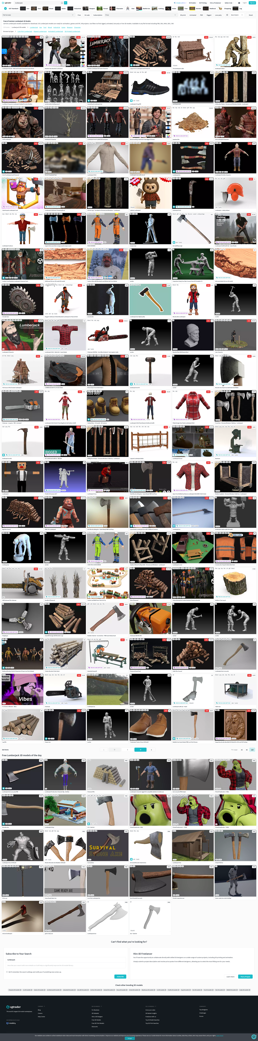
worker (132, 281)
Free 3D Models (96, 1020)
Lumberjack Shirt (91, 175)
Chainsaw (47, 706)
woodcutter (90, 316)
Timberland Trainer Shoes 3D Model (139, 742)
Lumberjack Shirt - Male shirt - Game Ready (56, 352)
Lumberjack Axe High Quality (137, 316)
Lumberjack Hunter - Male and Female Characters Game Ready (18, 68)
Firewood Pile (91, 792)
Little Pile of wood (177, 671)
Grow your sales (150, 1010)
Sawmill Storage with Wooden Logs (54, 635)
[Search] (65, 2)
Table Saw (218, 706)
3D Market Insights (151, 1013)
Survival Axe (90, 862)
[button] (62, 2)
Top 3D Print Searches (152, 1023)
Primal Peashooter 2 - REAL (222, 792)
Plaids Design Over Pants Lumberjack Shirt (183, 423)
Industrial (56, 27)
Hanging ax (5, 635)
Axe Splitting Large (177, 246)
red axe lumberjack (7, 933)
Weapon (70, 27)
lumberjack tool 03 (135, 387)
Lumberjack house (177, 458)
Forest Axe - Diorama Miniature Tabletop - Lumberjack (229, 423)
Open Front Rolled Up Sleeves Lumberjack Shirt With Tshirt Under (189, 494)
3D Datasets (95, 1013)
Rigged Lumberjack (40, 31)
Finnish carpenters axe (178, 898)
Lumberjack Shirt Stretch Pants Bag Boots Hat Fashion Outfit (60, 423)
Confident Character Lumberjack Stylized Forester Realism (17, 104)
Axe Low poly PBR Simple (179, 792)
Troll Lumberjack (6, 139)
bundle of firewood (50, 600)
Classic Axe (48, 742)
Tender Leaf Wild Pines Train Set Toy (96, 600)
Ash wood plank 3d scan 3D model (224, 281)
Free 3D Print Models (98, 1023)
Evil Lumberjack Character (222, 139)
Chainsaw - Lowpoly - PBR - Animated (11, 423)
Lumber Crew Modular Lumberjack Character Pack (15, 281)
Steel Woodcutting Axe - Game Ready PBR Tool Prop (143, 494)
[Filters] (227, 15)
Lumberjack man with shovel (137, 175)
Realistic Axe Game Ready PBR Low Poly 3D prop (185, 742)
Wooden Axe (5, 827)
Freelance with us (151, 1017)
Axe (40, 27)
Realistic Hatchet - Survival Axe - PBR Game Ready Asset (101, 635)
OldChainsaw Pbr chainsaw (9, 600)
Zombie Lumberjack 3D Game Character (97, 68)
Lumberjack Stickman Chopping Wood (55, 210)
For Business (95, 1010)
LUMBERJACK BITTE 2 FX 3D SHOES (54, 387)
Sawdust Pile (176, 139)
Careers (40, 1013)
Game (63, 27)
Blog (39, 1010)
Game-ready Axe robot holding (223, 898)
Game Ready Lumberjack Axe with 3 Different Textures (144, 529)
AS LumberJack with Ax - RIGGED (53, 458)
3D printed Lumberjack (72, 31)
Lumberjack (34, 27)
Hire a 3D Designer (97, 1017)
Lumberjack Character (8, 352)
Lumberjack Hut (177, 862)
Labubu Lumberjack (135, 210)
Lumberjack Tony (91, 494)
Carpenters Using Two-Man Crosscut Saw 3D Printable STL (188, 281)
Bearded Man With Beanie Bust (180, 352)
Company (40, 1006)
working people (177, 104)
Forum (201, 1016)
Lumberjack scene (177, 565)
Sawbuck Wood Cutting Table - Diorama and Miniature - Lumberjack (147, 565)
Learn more (219, 1035)
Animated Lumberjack (55, 31)
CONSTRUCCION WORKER (94, 565)
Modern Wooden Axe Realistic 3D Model (55, 862)
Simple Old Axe (219, 862)
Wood (50, 27)
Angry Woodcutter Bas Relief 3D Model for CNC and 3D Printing (231, 742)
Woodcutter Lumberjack (179, 316)
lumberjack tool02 (7, 458)
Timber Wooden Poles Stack (52, 671)
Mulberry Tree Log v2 (220, 600)
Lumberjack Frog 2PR (135, 104)
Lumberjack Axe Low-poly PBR (10, 792)
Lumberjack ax (176, 529)
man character (219, 352)
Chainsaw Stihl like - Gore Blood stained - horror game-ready (102, 352)
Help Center (41, 1017)
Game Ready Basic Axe (50, 898)
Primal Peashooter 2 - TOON (180, 827)
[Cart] (239, 2)
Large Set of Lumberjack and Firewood (140, 68)
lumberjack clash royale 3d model (224, 529)
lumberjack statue (220, 68)
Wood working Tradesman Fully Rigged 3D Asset (142, 139)
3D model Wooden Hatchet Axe (138, 862)
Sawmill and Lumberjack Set (94, 104)
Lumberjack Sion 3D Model (9, 862)
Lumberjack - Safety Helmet (222, 210)
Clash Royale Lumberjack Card (10, 210)
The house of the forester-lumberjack (11, 387)
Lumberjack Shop (49, 827)
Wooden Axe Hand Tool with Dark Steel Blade (226, 387)
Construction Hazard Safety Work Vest (225, 565)
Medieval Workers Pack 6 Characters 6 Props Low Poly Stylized (18, 671)
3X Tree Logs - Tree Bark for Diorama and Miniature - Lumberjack (103, 210)
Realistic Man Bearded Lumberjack (54, 68)
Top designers (203, 1010)
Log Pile (4, 742)
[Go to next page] (140, 750)
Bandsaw (217, 458)
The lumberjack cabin (178, 68)
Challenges (202, 1013)
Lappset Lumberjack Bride (137, 458)
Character (77, 27)
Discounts (95, 1026)
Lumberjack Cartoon (7, 246)
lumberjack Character (50, 139)
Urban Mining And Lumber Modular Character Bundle (186, 600)
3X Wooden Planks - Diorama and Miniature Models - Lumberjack (231, 104)
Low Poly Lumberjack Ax (93, 898)
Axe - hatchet (133, 933)
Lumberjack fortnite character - (223, 175)
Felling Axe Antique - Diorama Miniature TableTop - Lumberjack (103, 458)
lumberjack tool (177, 210)
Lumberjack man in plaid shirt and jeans (97, 139)
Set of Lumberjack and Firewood (10, 175)
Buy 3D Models (96, 1006)
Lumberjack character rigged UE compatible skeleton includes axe (147, 792)
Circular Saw (5, 316)
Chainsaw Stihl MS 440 (136, 635)
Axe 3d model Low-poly (136, 898)
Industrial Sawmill (92, 671)
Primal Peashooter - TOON (222, 827)
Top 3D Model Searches (152, 1020)
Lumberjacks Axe (91, 933)
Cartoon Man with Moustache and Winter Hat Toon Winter (102, 281)
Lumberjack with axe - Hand (180, 706)
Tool (44, 27)
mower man (133, 246)
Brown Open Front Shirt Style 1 (95, 387)
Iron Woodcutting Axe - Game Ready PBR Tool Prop (100, 529)
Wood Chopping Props (51, 175)
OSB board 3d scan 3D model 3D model (55, 281)
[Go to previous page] (115, 750)
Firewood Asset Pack (135, 671)
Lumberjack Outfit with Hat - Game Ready (225, 246)
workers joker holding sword (52, 104)
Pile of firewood (134, 600)
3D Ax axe (4, 898)
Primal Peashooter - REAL (136, 827)
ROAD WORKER (91, 246)
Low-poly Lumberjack (25, 31)
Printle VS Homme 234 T (51, 494)
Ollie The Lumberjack (50, 529)
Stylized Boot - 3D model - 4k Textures (97, 423)
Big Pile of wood (6, 529)
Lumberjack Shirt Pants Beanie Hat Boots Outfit (142, 423)
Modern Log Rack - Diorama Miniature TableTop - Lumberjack (231, 494)
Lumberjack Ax (176, 175)
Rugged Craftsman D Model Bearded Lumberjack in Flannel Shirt (61, 316)
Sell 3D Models (150, 1006)
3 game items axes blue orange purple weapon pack (58, 246)
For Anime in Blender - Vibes (9, 706)
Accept (130, 1038)
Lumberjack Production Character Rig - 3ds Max (57, 792)
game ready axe (49, 933)
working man (5, 565)
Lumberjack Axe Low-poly (222, 671)
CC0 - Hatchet (90, 827)
